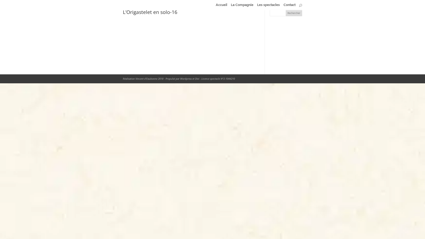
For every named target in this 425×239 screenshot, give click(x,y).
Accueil (221, 5)
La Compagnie (242, 5)
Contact (289, 5)
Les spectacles (268, 5)
